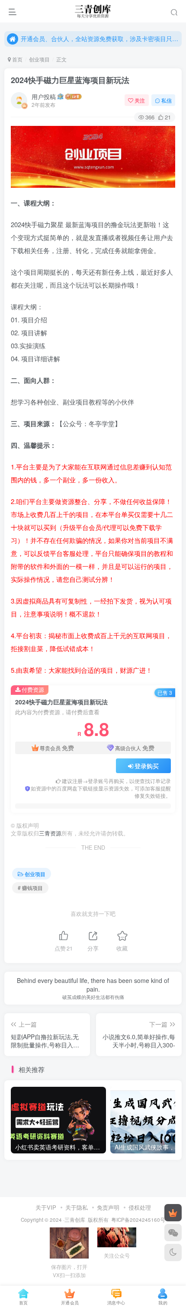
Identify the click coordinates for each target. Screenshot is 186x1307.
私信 (166, 100)
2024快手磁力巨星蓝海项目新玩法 (70, 80)
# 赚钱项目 (30, 887)
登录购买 (147, 765)
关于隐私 (76, 1207)
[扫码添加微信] (173, 1232)
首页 (16, 59)
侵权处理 (139, 1207)
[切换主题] (173, 1252)
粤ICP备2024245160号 (138, 1219)
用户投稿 (44, 96)
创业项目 (39, 59)
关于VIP (45, 1207)
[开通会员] (173, 1212)
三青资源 (50, 833)
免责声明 (108, 1207)
